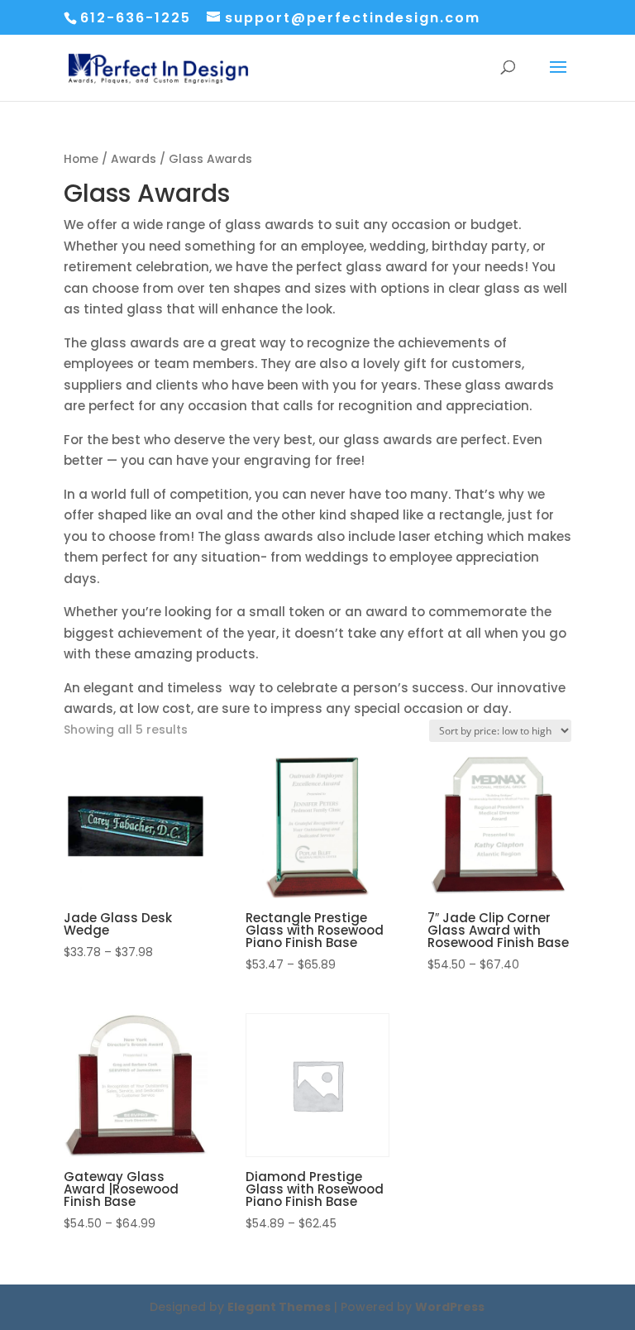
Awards (133, 159)
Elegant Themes (279, 1307)
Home (81, 159)
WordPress (450, 1307)
